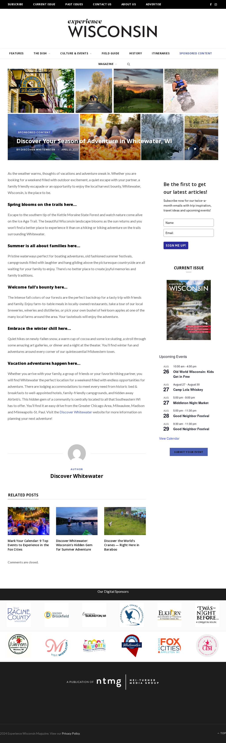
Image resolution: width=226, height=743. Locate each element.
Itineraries (161, 53)
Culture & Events (74, 53)
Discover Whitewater (38, 149)
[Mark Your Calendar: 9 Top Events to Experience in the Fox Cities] (28, 521)
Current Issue (44, 4)
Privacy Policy (71, 733)
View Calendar (169, 438)
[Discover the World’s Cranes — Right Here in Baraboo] (125, 521)
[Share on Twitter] (195, 148)
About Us (128, 4)
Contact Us (102, 4)
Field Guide (110, 53)
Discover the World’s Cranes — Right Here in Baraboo (121, 545)
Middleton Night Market (191, 403)
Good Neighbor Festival (191, 416)
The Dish (40, 53)
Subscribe (15, 4)
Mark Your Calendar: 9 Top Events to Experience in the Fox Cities (28, 545)
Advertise (153, 4)
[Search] (127, 64)
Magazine (105, 64)
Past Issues (74, 4)
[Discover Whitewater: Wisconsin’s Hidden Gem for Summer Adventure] (77, 521)
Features (16, 53)
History (135, 53)
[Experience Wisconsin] (113, 28)
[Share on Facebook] (188, 148)
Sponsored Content (195, 53)
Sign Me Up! (176, 245)
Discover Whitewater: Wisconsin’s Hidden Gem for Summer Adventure (74, 545)
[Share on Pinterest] (208, 148)
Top (223, 733)
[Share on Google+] (201, 148)
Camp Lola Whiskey (188, 389)
